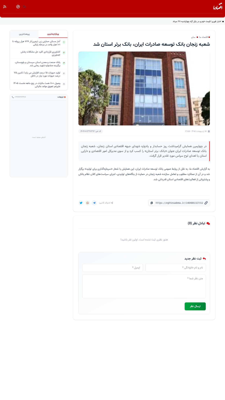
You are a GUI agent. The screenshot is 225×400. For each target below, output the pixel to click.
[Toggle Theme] (24, 6)
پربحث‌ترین (24, 34)
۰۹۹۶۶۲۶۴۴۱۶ (20, 97)
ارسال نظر (195, 306)
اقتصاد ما (217, 7)
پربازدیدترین (53, 34)
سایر (193, 37)
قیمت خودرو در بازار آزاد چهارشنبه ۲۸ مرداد (197, 21)
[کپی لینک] (151, 203)
